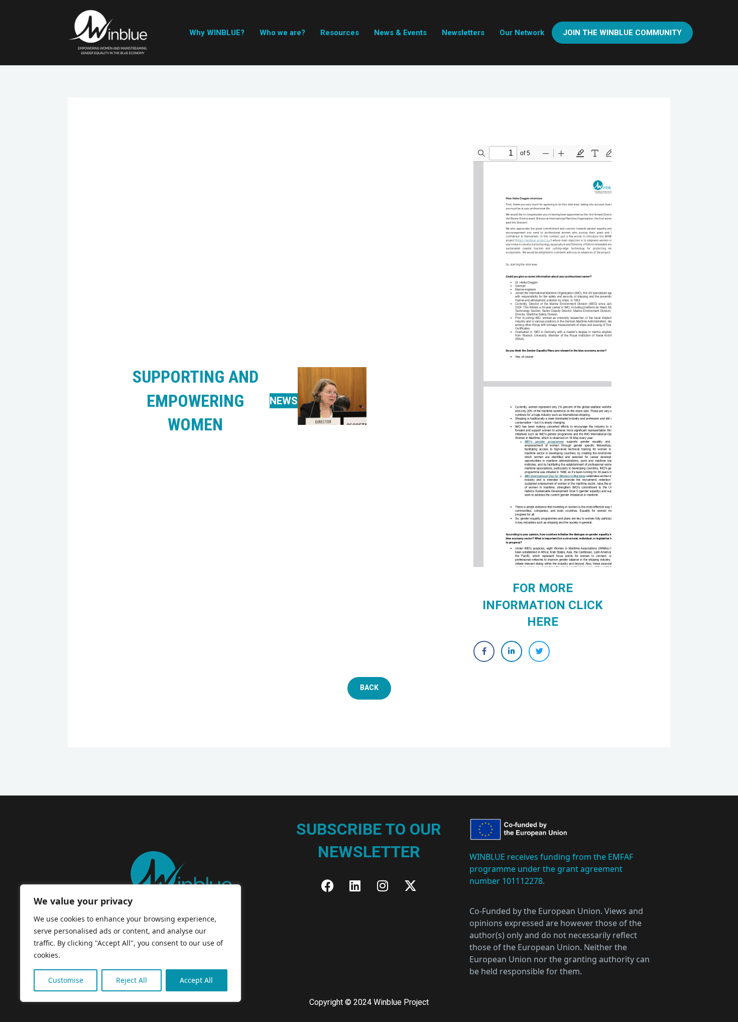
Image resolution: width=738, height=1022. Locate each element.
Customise (65, 980)
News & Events (400, 32)
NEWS (284, 401)
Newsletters (463, 32)
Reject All (131, 980)
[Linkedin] (354, 885)
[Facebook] (327, 885)
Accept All (196, 980)
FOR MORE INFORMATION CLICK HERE (542, 605)
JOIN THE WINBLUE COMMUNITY (622, 32)
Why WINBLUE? (216, 32)
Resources (339, 32)
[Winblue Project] (109, 32)
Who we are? (282, 32)
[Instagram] (382, 885)
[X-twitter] (410, 885)
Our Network (522, 32)
